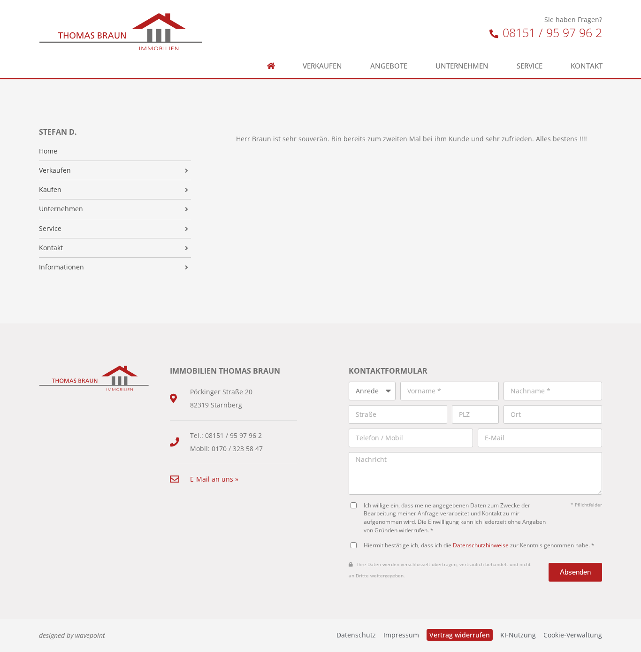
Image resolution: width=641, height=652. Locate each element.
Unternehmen (461, 66)
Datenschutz (356, 634)
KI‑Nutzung (518, 634)
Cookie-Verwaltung (572, 634)
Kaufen (50, 189)
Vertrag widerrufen (459, 634)
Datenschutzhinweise (481, 545)
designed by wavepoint (72, 635)
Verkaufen (322, 66)
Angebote (388, 66)
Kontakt (587, 66)
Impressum (401, 634)
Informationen (61, 267)
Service (529, 66)
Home (48, 151)
